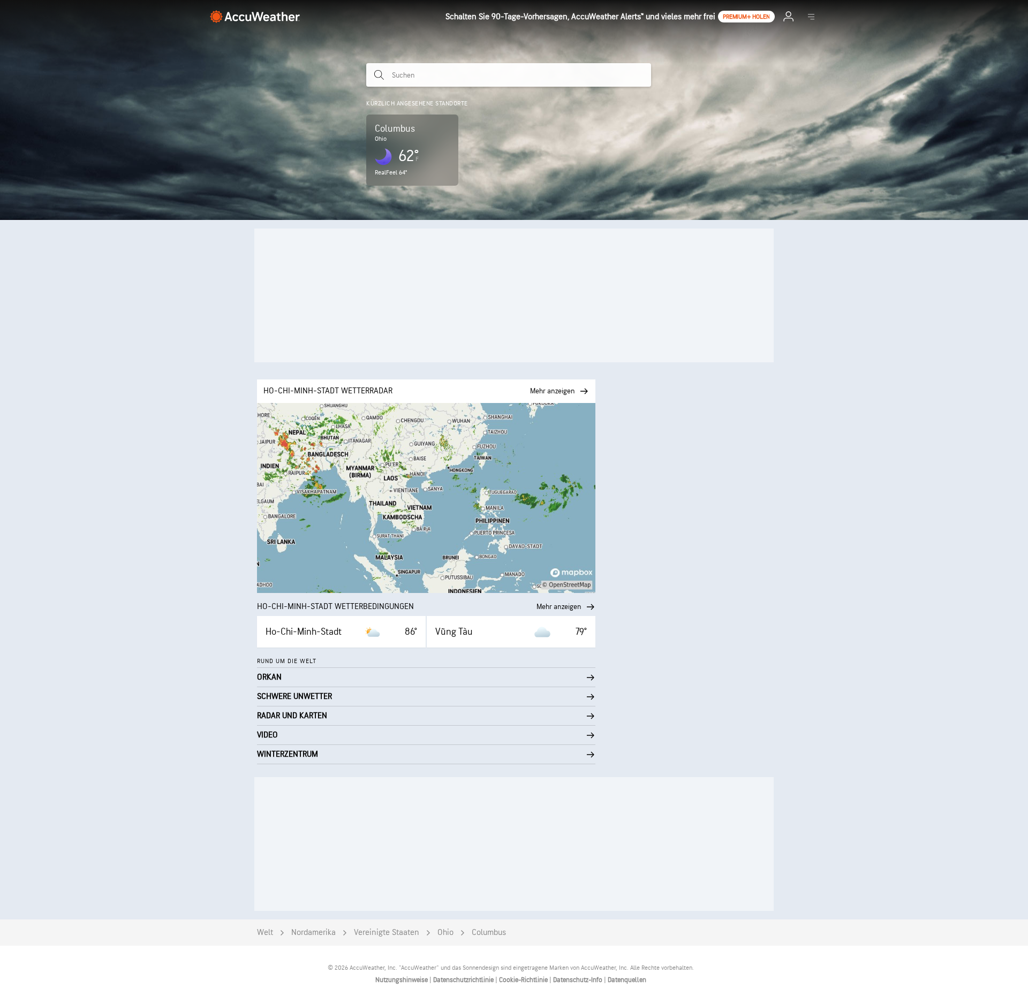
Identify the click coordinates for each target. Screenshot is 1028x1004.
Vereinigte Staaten (386, 932)
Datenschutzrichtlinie (464, 980)
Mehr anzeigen (558, 606)
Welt (265, 932)
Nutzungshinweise (402, 980)
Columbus (489, 932)
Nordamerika (313, 932)
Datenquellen (627, 980)
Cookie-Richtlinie (524, 980)
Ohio (445, 932)
